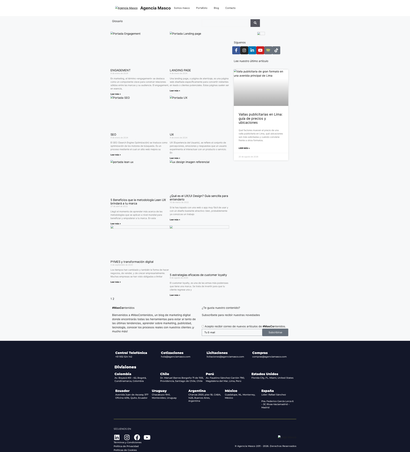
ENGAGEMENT (121, 70)
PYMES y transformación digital (132, 261)
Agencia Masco (155, 8)
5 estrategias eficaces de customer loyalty (198, 275)
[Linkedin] (117, 437)
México (231, 391)
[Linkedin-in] (252, 50)
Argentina (197, 391)
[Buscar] (255, 23)
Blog (216, 7)
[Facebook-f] (236, 50)
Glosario (117, 21)
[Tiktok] (276, 50)
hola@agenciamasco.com (175, 356)
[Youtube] (260, 50)
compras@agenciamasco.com (269, 356)
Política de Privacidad (126, 446)
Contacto (230, 7)
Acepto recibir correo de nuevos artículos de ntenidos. (245, 326)
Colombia (123, 374)
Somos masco (182, 7)
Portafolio (201, 7)
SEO (113, 134)
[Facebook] (137, 437)
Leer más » (116, 94)
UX (172, 134)
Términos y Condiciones (127, 442)
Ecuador (122, 391)
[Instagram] (244, 50)
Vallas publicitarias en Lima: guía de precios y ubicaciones (261, 118)
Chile (164, 374)
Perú (210, 374)
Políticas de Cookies (125, 450)
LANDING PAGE (180, 70)
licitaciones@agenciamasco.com (225, 356)
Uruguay (159, 391)
